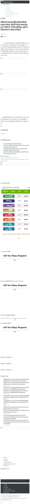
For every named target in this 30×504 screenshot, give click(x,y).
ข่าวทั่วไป (8, 8)
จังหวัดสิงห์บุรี (6, 156)
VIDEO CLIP (8, 15)
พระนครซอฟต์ (22, 480)
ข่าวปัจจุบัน (8, 10)
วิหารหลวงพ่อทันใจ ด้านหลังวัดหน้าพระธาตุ (12, 143)
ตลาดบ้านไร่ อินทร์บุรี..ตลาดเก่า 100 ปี (11, 150)
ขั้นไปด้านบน (3, 481)
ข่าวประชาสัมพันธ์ (10, 12)
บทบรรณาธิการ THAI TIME (12, 14)
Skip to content (6, 4)
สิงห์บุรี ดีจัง (3, 18)
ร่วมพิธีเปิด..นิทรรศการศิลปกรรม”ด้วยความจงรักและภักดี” (15, 148)
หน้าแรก (7, 6)
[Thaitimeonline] (7, 2)
